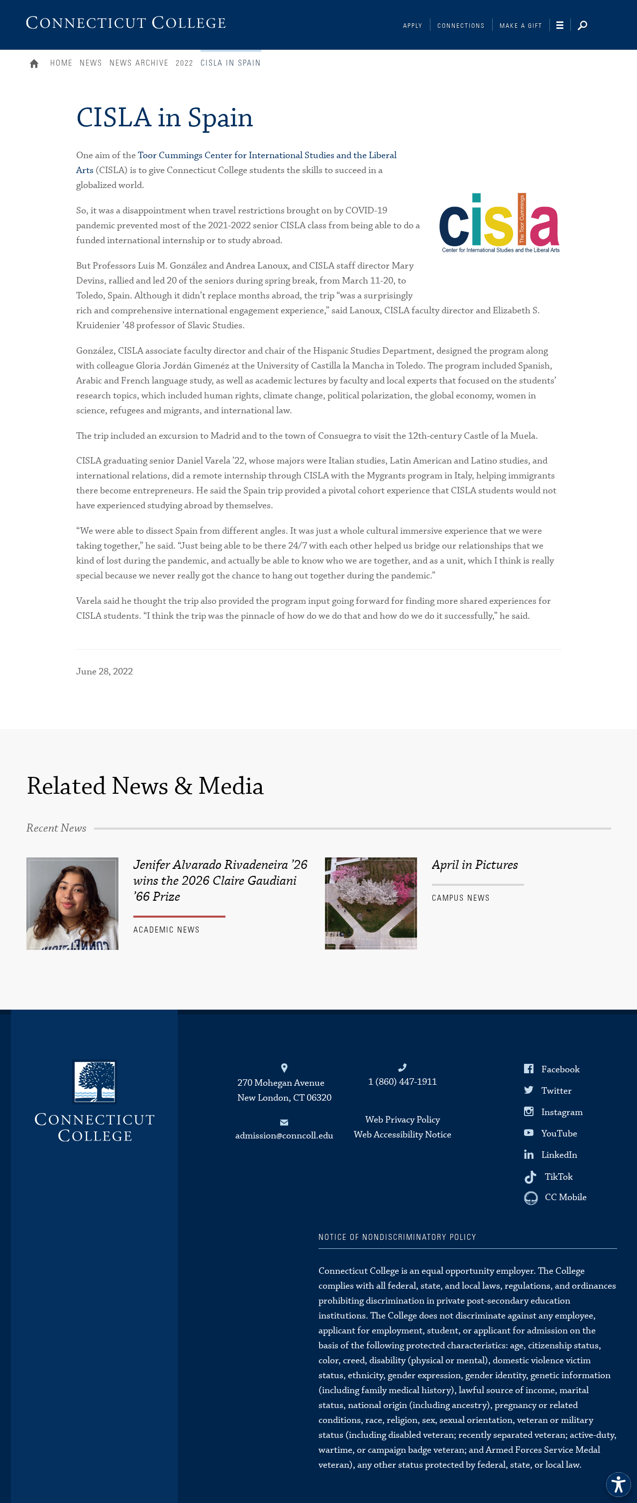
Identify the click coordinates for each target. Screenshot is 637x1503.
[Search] (590, 26)
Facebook (560, 1069)
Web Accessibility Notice (402, 1134)
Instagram (562, 1112)
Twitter (556, 1091)
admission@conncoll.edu (284, 1135)
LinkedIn (559, 1155)
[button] (618, 1484)
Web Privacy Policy (402, 1120)
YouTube (559, 1133)
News (91, 63)
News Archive (139, 63)
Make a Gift (521, 26)
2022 (185, 63)
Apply (413, 26)
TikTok (559, 1176)
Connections (461, 26)
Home (36, 65)
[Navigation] (563, 25)
